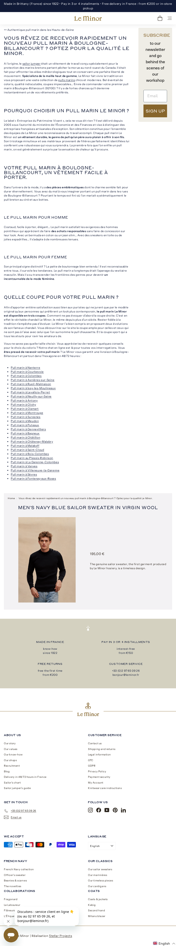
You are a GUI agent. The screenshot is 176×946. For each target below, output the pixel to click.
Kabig (92, 905)
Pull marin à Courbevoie (27, 371)
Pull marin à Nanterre (25, 367)
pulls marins (66, 80)
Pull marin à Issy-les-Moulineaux (33, 388)
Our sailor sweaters (100, 869)
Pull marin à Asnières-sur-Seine (33, 380)
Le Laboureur (12, 905)
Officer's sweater (14, 875)
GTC (90, 760)
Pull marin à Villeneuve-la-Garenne (35, 470)
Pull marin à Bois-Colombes (30, 454)
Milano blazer (96, 916)
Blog (7, 771)
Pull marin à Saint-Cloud (27, 449)
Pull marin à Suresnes (26, 417)
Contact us (95, 743)
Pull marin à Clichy (23, 404)
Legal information (99, 754)
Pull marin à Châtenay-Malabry (32, 441)
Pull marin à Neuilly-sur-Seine (31, 396)
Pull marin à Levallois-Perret (30, 392)
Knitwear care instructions (105, 788)
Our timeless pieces (100, 880)
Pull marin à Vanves (24, 466)
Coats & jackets (98, 899)
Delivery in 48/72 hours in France (25, 776)
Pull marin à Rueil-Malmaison (31, 384)
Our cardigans (97, 886)
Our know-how (13, 754)
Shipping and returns (102, 749)
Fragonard (10, 899)
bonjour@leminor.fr (126, 674)
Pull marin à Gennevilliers (28, 429)
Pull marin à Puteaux (25, 425)
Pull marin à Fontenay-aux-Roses (33, 478)
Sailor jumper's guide (17, 788)
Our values (10, 749)
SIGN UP (155, 110)
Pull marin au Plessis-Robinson (32, 458)
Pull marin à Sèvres (24, 474)
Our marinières (97, 875)
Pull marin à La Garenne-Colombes (35, 462)
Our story (10, 743)
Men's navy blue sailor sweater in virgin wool (88, 507)
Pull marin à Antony (24, 400)
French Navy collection (19, 869)
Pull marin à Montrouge (27, 412)
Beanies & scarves (15, 880)
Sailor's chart (12, 782)
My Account (95, 782)
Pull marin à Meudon (25, 421)
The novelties (12, 886)
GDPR (91, 765)
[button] (164, 943)
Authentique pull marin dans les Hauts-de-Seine (40, 29)
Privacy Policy (97, 771)
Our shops (10, 760)
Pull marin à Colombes (26, 375)
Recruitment (12, 765)
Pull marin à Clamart (25, 408)
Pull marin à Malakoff (25, 445)
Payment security (99, 776)
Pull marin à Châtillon (25, 437)
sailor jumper (31, 63)
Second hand (96, 910)
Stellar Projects (60, 936)
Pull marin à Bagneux (25, 433)
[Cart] (160, 18)
